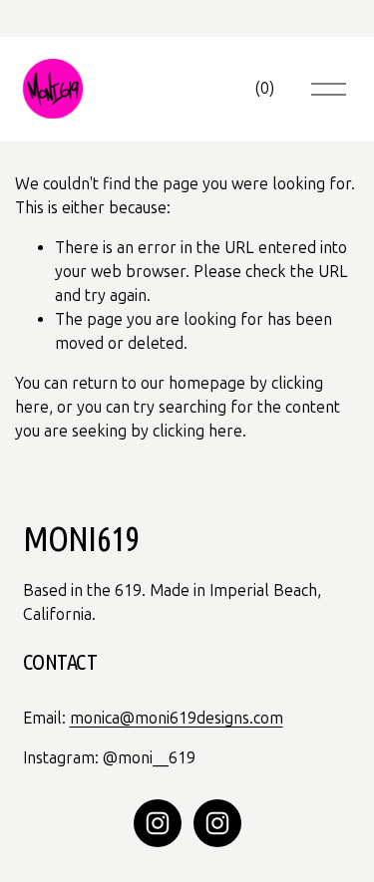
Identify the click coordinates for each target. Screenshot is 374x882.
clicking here (197, 431)
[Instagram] (158, 823)
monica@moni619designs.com (176, 718)
